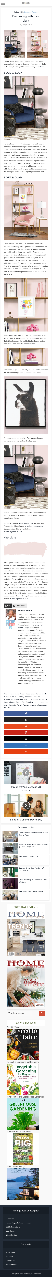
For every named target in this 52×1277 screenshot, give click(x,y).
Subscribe (10, 1219)
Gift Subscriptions (13, 1227)
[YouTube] (13, 624)
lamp (19, 702)
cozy (22, 697)
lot (24, 702)
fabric (27, 699)
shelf (20, 705)
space (33, 705)
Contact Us (10, 1260)
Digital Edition (11, 1235)
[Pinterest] (10, 624)
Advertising (10, 1252)
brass (39, 694)
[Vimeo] (10, 627)
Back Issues (11, 1231)
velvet (7, 708)
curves (37, 697)
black (23, 694)
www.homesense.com (34, 526)
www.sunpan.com (26, 523)
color (45, 694)
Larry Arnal (39, 67)
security (13, 705)
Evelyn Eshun (27, 25)
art (17, 694)
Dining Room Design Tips (28, 856)
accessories (9, 694)
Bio (8, 606)
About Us (9, 1256)
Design (7, 699)
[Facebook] (10, 621)
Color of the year (11, 697)
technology (42, 705)
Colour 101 (18, 12)
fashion (35, 699)
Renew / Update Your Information (19, 1223)
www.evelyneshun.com (13, 532)
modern (30, 702)
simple (26, 705)
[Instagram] (7, 624)
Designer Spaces (31, 12)
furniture (43, 699)
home (12, 702)
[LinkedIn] (13, 621)
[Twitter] (7, 621)
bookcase (31, 694)
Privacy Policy (11, 1264)
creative (29, 697)
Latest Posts (20, 606)
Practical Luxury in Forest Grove (31, 891)
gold (6, 702)
